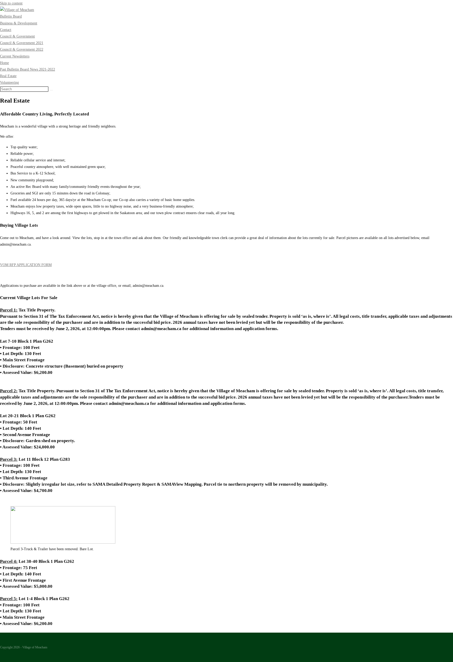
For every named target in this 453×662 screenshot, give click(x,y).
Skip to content (11, 3)
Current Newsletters (14, 56)
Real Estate (8, 76)
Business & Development (18, 23)
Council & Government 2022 (21, 49)
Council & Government (17, 36)
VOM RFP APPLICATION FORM (26, 265)
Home (4, 63)
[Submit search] (51, 90)
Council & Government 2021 (21, 43)
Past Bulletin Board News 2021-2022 (27, 69)
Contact (5, 30)
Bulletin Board (11, 16)
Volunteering (9, 82)
